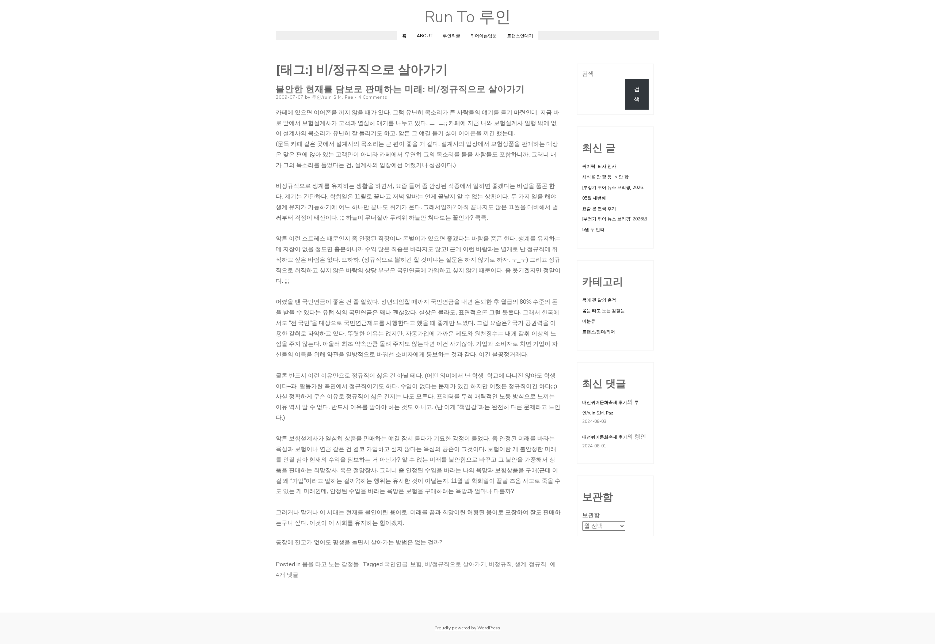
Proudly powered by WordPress (467, 628)
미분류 (588, 321)
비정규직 (500, 564)
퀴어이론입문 (483, 36)
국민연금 (396, 564)
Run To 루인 (467, 17)
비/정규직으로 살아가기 (455, 564)
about (424, 36)
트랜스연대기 (520, 36)
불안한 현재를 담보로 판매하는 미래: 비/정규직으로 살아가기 (400, 89)
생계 (520, 564)
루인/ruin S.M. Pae (332, 97)
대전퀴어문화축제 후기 (604, 402)
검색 (588, 74)
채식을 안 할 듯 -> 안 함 (605, 177)
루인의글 (451, 36)
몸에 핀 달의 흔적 (599, 300)
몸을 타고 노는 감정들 (330, 564)
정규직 (537, 564)
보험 (416, 564)
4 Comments (373, 97)
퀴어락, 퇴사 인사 (599, 166)
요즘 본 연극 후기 (599, 209)
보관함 (591, 515)
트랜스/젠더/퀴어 (598, 332)
